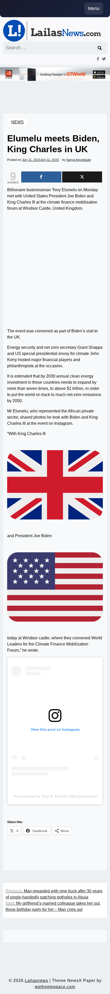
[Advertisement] (55, 271)
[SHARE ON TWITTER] (82, 176)
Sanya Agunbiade (78, 159)
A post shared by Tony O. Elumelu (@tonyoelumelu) (55, 796)
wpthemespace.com (55, 987)
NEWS (17, 122)
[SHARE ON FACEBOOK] (41, 176)
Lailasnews (36, 980)
